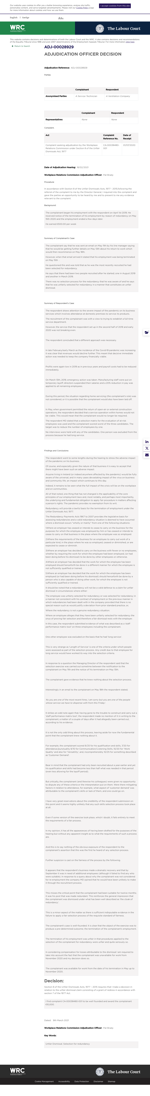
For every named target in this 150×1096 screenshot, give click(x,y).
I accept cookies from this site (115, 6)
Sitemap (111, 1081)
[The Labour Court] (100, 28)
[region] (43, 18)
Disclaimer (98, 1081)
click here (130, 42)
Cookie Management (44, 1081)
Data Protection (82, 1081)
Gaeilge (25, 17)
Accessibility (64, 1081)
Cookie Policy (82, 8)
